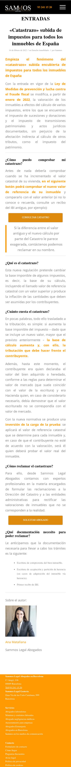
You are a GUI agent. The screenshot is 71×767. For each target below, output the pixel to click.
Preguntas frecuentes (14, 753)
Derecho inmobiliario (40, 50)
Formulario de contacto (16, 746)
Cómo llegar (11, 750)
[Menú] (61, 7)
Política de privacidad (15, 761)
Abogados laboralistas (15, 711)
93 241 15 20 (44, 7)
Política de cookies (14, 765)
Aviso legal (10, 757)
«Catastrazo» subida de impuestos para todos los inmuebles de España (35, 36)
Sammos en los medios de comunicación (24, 733)
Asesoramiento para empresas (19, 722)
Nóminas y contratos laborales (19, 715)
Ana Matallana (15, 642)
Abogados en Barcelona (16, 730)
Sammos (58, 50)
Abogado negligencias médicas (19, 718)
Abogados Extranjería (15, 726)
